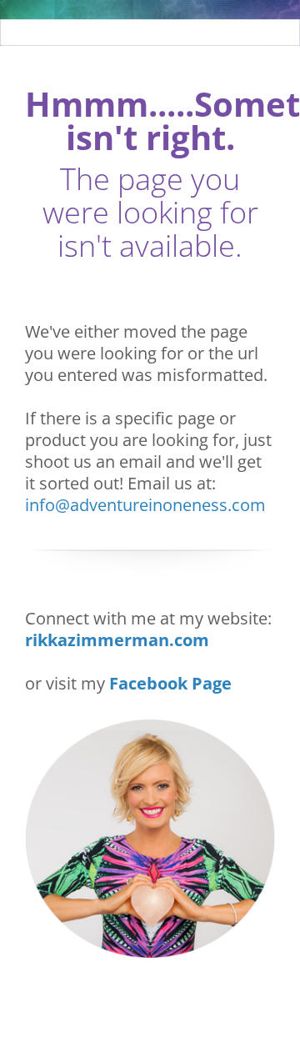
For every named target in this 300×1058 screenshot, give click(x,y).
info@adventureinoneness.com (145, 505)
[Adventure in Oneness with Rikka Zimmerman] (150, 23)
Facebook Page (170, 683)
